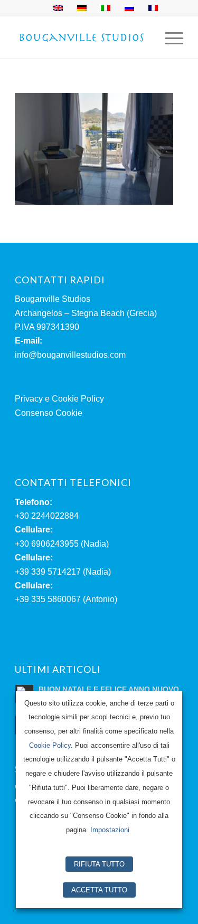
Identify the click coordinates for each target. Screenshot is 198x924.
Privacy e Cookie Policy (59, 398)
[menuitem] (168, 37)
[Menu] (168, 37)
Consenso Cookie (48, 412)
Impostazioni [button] (109, 830)
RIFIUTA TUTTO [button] (99, 864)
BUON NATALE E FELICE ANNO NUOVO (109, 689)
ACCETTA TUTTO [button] (99, 890)
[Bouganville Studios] (82, 37)
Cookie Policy (50, 745)
